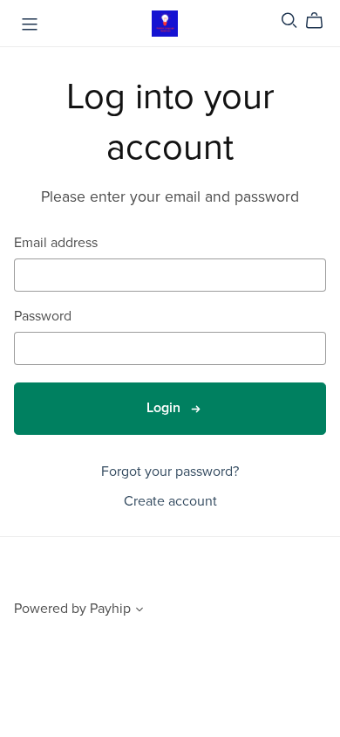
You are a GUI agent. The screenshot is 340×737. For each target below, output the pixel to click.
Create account (170, 501)
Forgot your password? (170, 471)
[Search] (289, 20)
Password (42, 316)
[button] (139, 611)
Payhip (110, 608)
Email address (56, 243)
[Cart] (321, 21)
